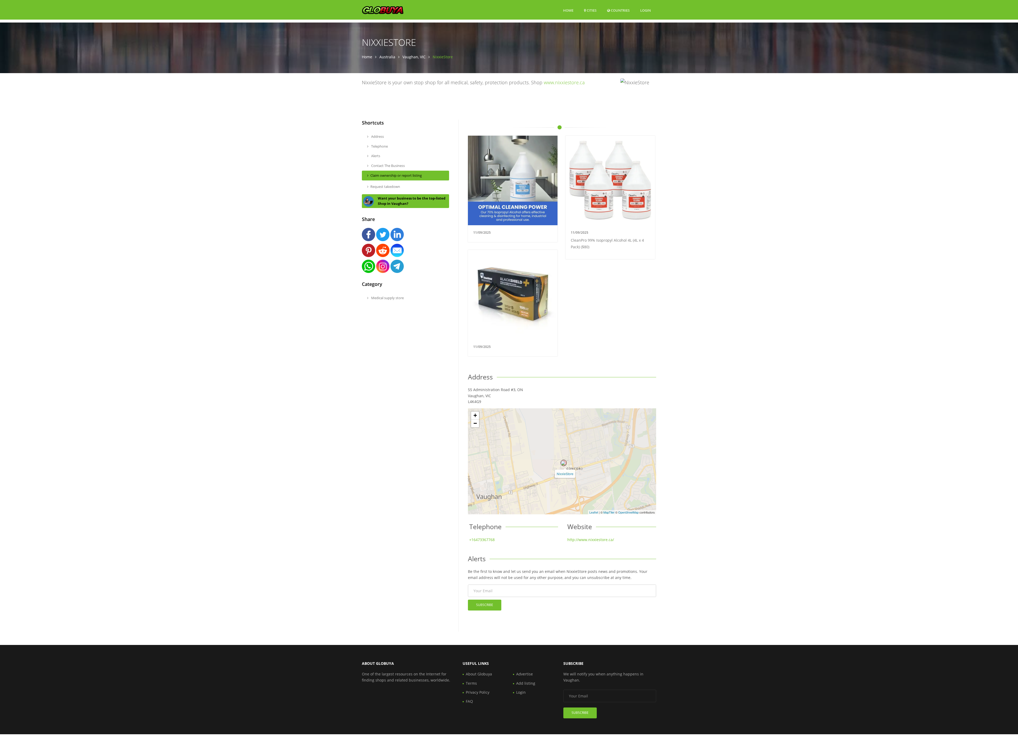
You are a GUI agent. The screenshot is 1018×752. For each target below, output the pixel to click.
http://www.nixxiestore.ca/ (590, 539)
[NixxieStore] (563, 463)
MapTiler (609, 512)
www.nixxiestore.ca (564, 82)
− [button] (475, 423)
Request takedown (385, 186)
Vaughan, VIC (413, 56)
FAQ (469, 701)
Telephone (379, 146)
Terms (471, 683)
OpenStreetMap (628, 512)
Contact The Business (387, 165)
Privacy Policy (477, 692)
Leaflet (593, 512)
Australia (387, 56)
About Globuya (479, 673)
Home (568, 10)
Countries (620, 10)
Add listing (525, 683)
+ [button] (475, 415)
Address (377, 136)
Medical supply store (387, 297)
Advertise (524, 673)
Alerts (375, 155)
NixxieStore (565, 473)
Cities (591, 10)
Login (645, 10)
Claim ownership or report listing (396, 175)
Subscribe (484, 605)
